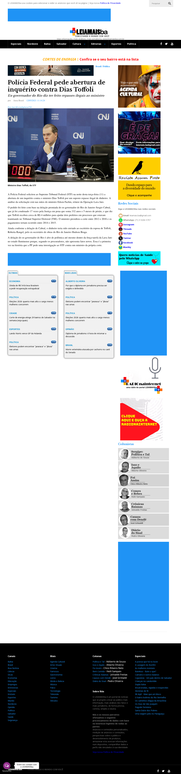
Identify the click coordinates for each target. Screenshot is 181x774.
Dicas (10, 674)
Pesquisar (170, 3)
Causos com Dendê (102, 678)
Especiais (16, 43)
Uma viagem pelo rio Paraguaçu (149, 713)
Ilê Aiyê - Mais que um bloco (148, 694)
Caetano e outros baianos (147, 674)
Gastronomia (56, 674)
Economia (12, 678)
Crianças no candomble (146, 681)
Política (131, 43)
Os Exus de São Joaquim (146, 704)
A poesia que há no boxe (146, 661)
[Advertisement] (59, 15)
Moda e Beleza (57, 681)
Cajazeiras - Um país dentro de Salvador (153, 678)
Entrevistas (13, 687)
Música (53, 684)
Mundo (11, 700)
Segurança (12, 720)
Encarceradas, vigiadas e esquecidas (151, 687)
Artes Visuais (56, 665)
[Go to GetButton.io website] (6, 771)
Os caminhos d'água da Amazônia (150, 700)
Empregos (12, 684)
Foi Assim (97, 668)
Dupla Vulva (140, 684)
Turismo (54, 697)
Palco (52, 687)
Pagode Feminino (143, 707)
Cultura (77, 43)
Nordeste (32, 43)
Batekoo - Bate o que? (145, 671)
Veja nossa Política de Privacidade (108, 752)
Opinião (11, 707)
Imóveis (11, 694)
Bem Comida (99, 671)
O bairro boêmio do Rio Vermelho (150, 697)
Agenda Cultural (57, 661)
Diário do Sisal (99, 681)
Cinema (53, 668)
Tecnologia (55, 691)
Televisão (54, 694)
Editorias (96, 43)
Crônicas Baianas (100, 674)
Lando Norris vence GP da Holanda (25, 333)
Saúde (10, 717)
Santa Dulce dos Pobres (146, 710)
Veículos (54, 700)
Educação (12, 681)
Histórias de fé (141, 691)
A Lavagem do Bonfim (145, 665)
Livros (53, 678)
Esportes (116, 43)
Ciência (11, 671)
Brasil (10, 665)
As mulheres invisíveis (145, 668)
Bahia (47, 43)
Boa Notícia (13, 668)
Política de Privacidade (110, 3)
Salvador (61, 43)
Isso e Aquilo (98, 665)
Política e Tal (98, 661)
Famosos (54, 671)
